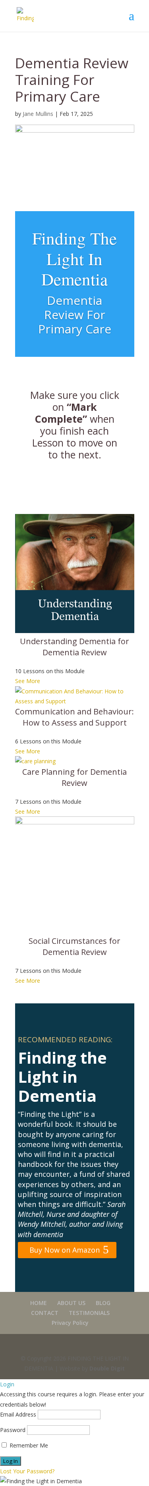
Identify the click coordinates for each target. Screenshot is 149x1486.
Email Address (18, 1414)
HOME (38, 1303)
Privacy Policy (70, 1322)
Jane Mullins (38, 113)
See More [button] (27, 681)
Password (12, 1430)
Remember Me (28, 1445)
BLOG (103, 1303)
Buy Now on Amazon (64, 1250)
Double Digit (107, 1368)
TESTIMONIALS (89, 1313)
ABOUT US (71, 1303)
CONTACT (44, 1313)
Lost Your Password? (27, 1471)
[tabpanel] (74, 745)
